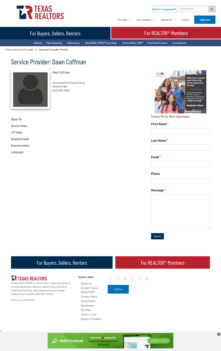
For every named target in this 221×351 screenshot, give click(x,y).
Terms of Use (88, 314)
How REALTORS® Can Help (101, 42)
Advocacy (73, 42)
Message (158, 190)
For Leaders (144, 19)
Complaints (179, 42)
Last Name (159, 140)
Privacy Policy (89, 296)
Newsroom (87, 305)
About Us (166, 19)
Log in (185, 19)
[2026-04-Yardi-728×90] (110, 347)
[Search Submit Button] (211, 9)
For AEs (122, 19)
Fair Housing (54, 42)
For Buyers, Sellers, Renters (55, 33)
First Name (160, 124)
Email (156, 157)
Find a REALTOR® (132, 42)
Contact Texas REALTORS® (89, 290)
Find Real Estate (157, 42)
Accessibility (88, 301)
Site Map (86, 309)
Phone (155, 174)
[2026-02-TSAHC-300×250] (180, 112)
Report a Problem (91, 318)
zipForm (205, 19)
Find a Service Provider (20, 49)
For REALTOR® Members (166, 33)
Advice (38, 42)
